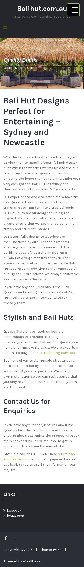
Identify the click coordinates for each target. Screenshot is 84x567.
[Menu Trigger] (73, 9)
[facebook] (7, 538)
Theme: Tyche (51, 550)
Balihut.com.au (42, 8)
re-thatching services (57, 353)
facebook (14, 510)
